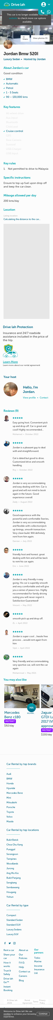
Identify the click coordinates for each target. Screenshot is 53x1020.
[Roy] (6, 443)
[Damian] (6, 511)
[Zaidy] (6, 479)
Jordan (41, 59)
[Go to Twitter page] (9, 943)
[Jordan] (11, 389)
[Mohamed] (6, 418)
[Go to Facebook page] (5, 943)
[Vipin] (6, 632)
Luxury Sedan (25, 59)
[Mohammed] (6, 657)
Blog (21, 980)
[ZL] (6, 614)
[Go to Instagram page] (14, 943)
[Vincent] (6, 575)
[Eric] (6, 550)
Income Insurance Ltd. (39, 969)
